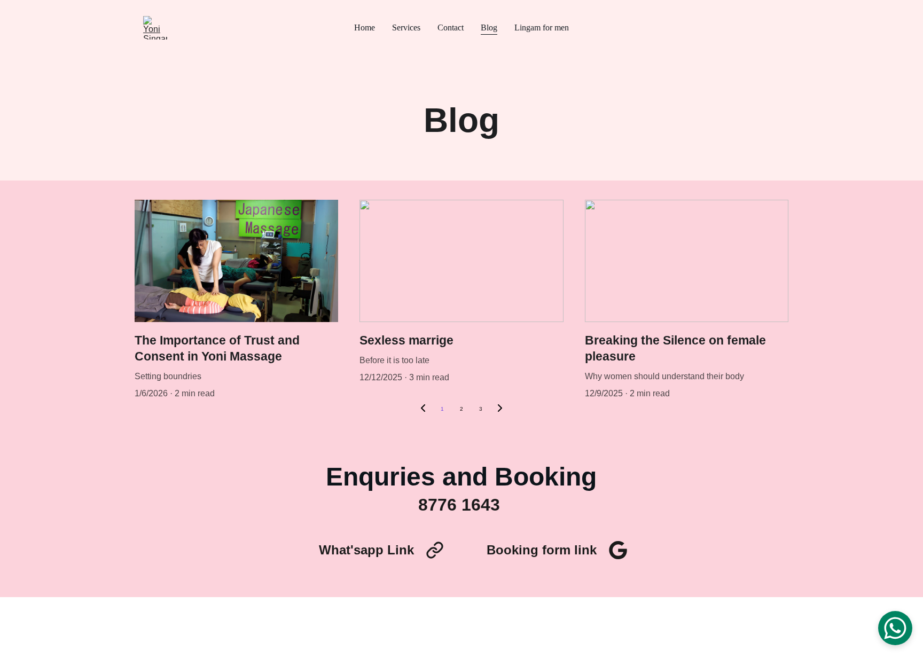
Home (364, 27)
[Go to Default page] (435, 550)
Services (406, 27)
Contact (450, 27)
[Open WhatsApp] (895, 628)
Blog (489, 27)
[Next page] (500, 409)
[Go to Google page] (618, 550)
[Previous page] (423, 409)
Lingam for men (541, 27)
